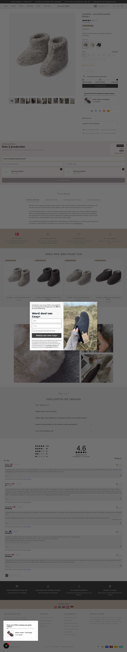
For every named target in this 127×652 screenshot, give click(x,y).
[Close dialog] (95, 303)
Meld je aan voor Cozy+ (46, 335)
